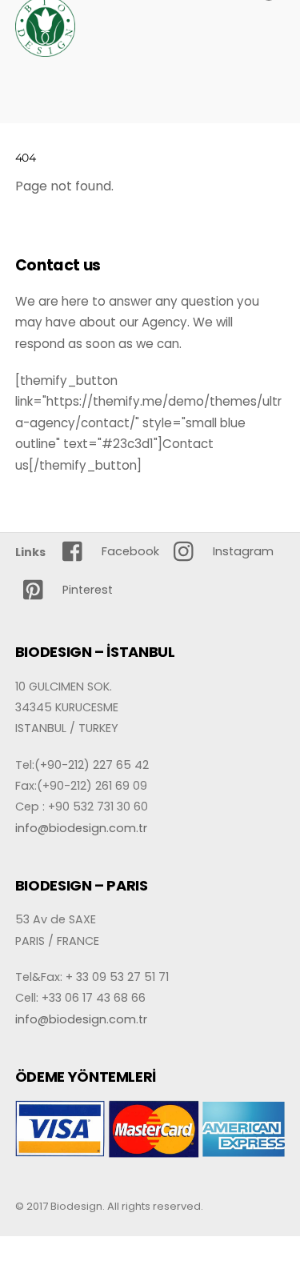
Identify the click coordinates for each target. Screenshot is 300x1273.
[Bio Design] (45, 50)
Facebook (128, 551)
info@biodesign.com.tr (81, 828)
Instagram (242, 551)
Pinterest (86, 590)
